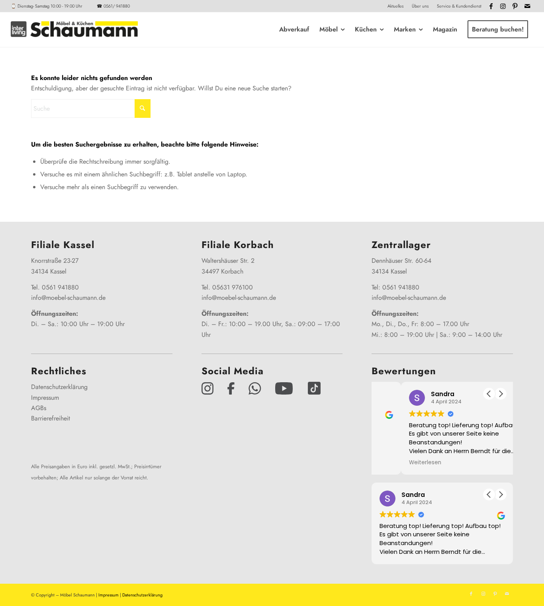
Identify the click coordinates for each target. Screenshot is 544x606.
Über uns (420, 6)
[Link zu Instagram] (503, 6)
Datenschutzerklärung (59, 386)
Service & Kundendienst (459, 6)
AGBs (38, 407)
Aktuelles (395, 6)
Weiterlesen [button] (396, 462)
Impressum (45, 397)
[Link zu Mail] (527, 6)
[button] (501, 394)
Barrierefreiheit (50, 418)
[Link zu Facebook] (491, 6)
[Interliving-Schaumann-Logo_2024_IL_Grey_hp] (74, 29)
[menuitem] (396, 6)
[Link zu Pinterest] (515, 6)
